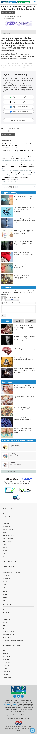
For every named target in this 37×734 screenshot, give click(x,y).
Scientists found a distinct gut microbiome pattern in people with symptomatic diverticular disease (24, 327)
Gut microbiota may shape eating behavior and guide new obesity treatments (24, 265)
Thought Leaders (8, 529)
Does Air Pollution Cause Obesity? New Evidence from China (17, 173)
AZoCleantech (7, 656)
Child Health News (13, 128)
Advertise (5, 625)
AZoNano (5, 653)
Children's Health (15, 445)
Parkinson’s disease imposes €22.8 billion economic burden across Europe (24, 398)
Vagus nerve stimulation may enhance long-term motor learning (24, 348)
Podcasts (5, 554)
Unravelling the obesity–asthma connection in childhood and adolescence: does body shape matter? (17, 144)
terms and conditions (10, 704)
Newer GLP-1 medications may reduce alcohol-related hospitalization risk (23, 277)
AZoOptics (6, 659)
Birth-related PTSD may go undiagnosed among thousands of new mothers (24, 387)
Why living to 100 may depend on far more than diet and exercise (24, 358)
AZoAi (4, 681)
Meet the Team (7, 613)
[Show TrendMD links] (34, 186)
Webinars (5, 588)
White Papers (7, 526)
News (4, 520)
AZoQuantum (7, 671)
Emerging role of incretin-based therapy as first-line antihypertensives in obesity (15, 178)
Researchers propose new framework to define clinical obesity (24, 253)
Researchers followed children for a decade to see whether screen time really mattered (24, 370)
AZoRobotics (6, 662)
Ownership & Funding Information (13, 640)
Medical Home (7, 514)
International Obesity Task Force (15, 63)
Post (3, 316)
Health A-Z (6, 523)
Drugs (4, 544)
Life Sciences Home (8, 566)
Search (5, 616)
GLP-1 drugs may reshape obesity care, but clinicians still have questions (24, 209)
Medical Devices (7, 541)
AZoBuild (5, 675)
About (4, 610)
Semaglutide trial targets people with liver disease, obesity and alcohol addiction (23, 243)
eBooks (5, 547)
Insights (5, 532)
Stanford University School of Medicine (17, 46)
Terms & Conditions (8, 631)
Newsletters (6, 619)
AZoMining (6, 668)
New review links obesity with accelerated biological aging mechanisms (23, 198)
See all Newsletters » (8, 471)
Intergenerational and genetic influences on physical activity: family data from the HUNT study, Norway (17, 157)
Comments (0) (5, 131)
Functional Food (7, 517)
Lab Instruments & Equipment (12, 572)
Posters (5, 551)
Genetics (12, 462)
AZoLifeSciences (7, 678)
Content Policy (7, 637)
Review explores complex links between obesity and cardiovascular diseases (25, 430)
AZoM (4, 650)
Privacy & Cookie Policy (9, 634)
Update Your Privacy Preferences (18, 715)
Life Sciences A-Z (8, 575)
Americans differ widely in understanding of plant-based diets (24, 408)
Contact (5, 628)
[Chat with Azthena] (32, 730)
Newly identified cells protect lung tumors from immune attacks (24, 419)
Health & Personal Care (9, 538)
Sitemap (5, 622)
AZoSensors (6, 665)
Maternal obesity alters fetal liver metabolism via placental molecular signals (24, 220)
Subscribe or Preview (15, 447)
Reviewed (7, 33)
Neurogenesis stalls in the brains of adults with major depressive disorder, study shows (24, 338)
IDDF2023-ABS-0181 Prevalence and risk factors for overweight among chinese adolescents (18, 151)
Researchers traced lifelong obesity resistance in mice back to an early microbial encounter (24, 232)
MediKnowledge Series (9, 535)
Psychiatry (13, 454)
